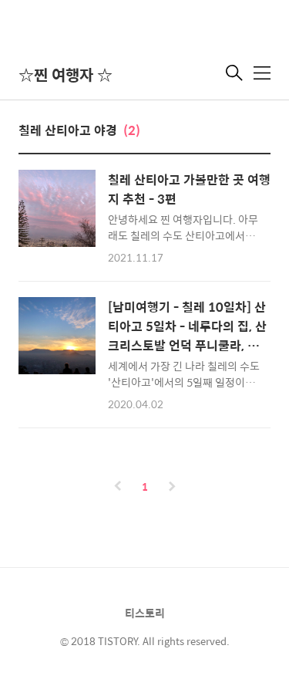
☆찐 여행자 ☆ (65, 74)
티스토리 (145, 612)
